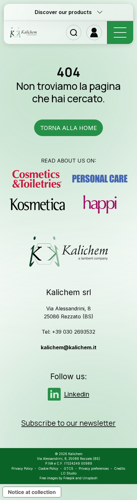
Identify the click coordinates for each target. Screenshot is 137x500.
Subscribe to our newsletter (68, 423)
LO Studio (68, 473)
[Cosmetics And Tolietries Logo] (37, 178)
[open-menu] (120, 32)
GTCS (68, 468)
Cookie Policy (48, 468)
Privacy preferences (94, 468)
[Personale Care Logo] (100, 178)
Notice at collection (32, 492)
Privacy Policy (22, 468)
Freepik (69, 478)
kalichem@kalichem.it (69, 347)
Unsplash (90, 478)
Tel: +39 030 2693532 (68, 332)
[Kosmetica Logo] (37, 204)
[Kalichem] (23, 32)
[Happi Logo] (100, 204)
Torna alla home (68, 127)
